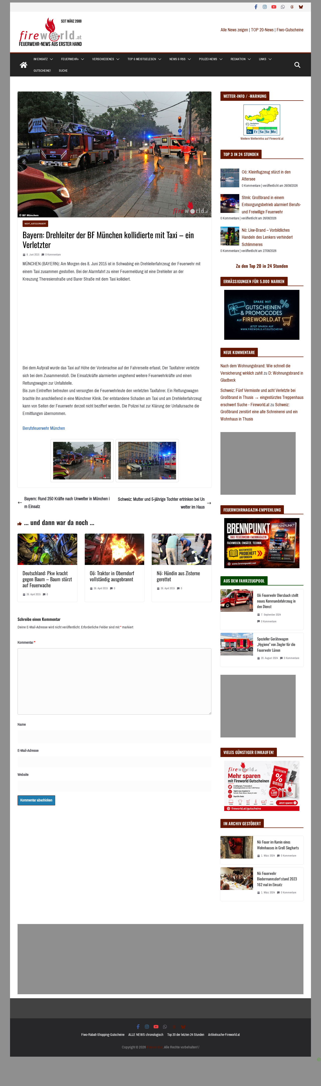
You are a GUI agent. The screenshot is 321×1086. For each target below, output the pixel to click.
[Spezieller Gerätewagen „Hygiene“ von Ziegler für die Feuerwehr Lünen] (236, 650)
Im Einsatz (41, 59)
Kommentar (26, 642)
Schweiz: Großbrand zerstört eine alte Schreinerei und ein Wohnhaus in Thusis (259, 412)
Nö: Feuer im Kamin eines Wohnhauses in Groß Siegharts (278, 844)
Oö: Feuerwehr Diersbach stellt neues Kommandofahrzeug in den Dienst (277, 600)
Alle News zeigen (234, 30)
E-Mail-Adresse (28, 750)
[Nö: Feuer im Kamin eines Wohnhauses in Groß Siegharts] (236, 850)
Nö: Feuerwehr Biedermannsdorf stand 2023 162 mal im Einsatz (277, 878)
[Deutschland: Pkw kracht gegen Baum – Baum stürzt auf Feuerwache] (47, 537)
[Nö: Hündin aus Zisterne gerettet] (181, 537)
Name (22, 724)
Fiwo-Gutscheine (290, 30)
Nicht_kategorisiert (35, 223)
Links (262, 59)
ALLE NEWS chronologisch (145, 1035)
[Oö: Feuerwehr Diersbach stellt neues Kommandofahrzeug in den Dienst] (236, 609)
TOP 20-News (263, 30)
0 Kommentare (53, 254)
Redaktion (238, 59)
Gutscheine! (42, 70)
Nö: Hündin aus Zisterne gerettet (178, 576)
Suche (63, 70)
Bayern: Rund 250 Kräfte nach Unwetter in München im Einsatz (67, 502)
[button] (50, 59)
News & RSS (178, 59)
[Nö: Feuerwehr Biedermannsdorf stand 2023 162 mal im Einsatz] (236, 884)
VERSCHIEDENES (103, 59)
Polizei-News (208, 59)
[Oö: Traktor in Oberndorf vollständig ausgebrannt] (114, 537)
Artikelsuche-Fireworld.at (224, 1035)
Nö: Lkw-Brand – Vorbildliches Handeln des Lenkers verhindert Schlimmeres (267, 237)
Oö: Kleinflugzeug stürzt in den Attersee (266, 175)
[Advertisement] (258, 463)
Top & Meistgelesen (142, 59)
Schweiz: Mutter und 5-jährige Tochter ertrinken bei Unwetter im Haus (161, 503)
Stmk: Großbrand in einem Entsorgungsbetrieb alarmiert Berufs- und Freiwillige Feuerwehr (271, 205)
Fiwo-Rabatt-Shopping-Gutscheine (102, 1035)
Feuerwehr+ (70, 59)
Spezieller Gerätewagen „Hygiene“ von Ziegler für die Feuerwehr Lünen (276, 644)
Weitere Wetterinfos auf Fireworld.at (261, 138)
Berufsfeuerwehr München (44, 428)
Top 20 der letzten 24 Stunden (185, 1035)
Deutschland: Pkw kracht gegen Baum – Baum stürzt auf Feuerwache (47, 579)
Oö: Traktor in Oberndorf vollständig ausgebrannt (112, 576)
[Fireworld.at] (24, 65)
